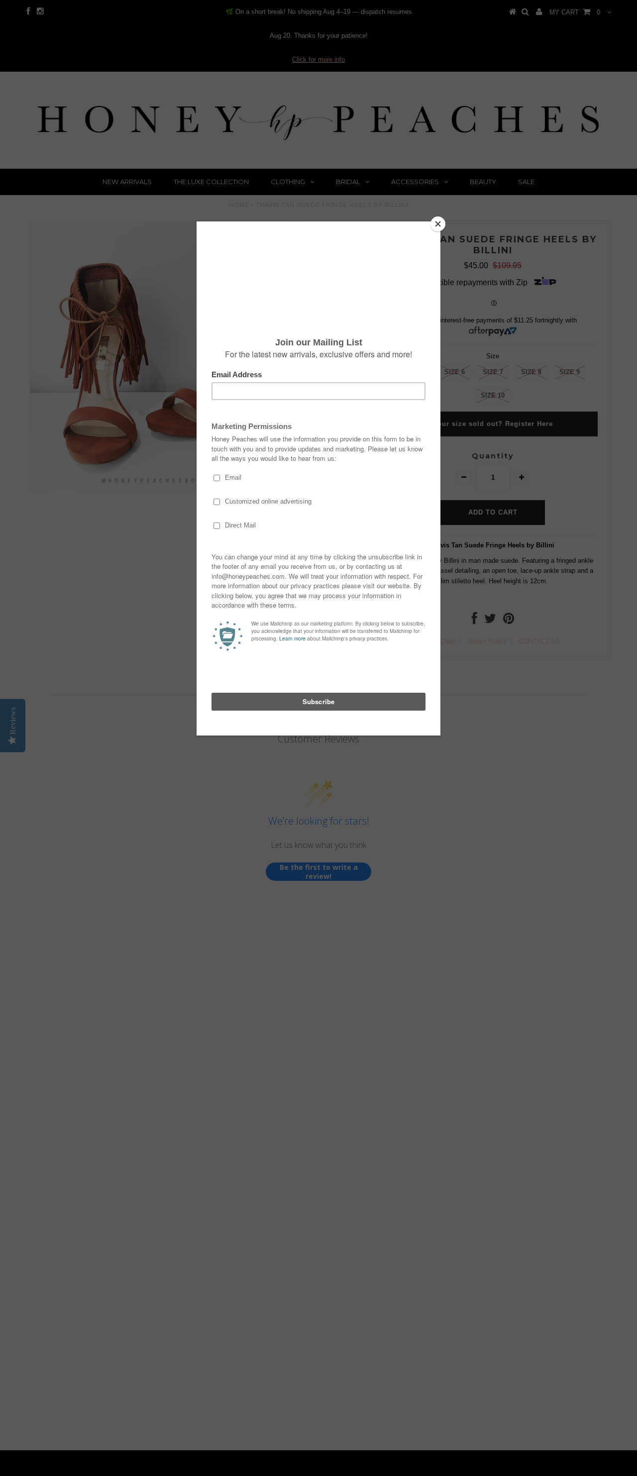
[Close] (437, 223)
